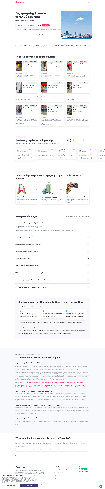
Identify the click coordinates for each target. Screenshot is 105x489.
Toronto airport (37, 45)
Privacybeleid (41, 484)
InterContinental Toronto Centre (80, 449)
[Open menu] (88, 2)
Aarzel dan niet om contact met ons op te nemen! (77, 216)
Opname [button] (32, 25)
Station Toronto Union (25, 45)
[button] (100, 486)
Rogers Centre (69, 45)
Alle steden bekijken (58, 472)
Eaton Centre (47, 45)
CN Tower (70, 449)
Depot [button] (27, 25)
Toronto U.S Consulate (58, 45)
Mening (55, 478)
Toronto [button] (20, 25)
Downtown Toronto (81, 45)
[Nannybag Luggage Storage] (20, 2)
